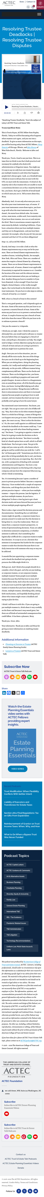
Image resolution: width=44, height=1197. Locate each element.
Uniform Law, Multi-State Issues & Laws (20, 948)
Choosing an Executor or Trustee (18, 644)
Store (22, 2)
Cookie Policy (14, 1182)
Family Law (11, 900)
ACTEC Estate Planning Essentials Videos (21, 1163)
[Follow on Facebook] (18, 1191)
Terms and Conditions (28, 1182)
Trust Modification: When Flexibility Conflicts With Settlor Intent (21, 792)
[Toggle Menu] (39, 14)
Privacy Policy (7, 1185)
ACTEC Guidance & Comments (18, 870)
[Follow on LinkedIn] (30, 1191)
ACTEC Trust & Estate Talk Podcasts (21, 1159)
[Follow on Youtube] (35, 1191)
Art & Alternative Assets (15, 876)
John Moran (31, 147)
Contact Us (31, 2)
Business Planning (13, 882)
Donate (21, 1168)
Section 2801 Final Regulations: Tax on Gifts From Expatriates (21, 814)
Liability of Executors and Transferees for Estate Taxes (18, 803)
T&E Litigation (12, 935)
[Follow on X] (24, 1191)
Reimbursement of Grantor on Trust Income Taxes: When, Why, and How (22, 825)
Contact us (21, 1155)
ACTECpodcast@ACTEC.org (30, 1040)
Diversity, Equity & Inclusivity (18, 894)
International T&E (13, 911)
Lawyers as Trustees (13, 651)
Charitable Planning (14, 888)
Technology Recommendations (18, 941)
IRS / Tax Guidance (14, 917)
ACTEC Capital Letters (15, 865)
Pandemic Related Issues (16, 923)
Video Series (17, 769)
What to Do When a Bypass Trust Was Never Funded (20, 835)
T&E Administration (14, 929)
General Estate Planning (16, 906)
